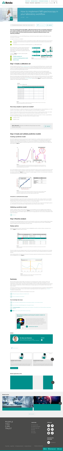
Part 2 (29, 25)
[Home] (7, 3)
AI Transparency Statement (19, 446)
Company (51, 3)
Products (27, 3)
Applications (37, 3)
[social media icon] (48, 425)
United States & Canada (54, 1)
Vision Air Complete (29, 78)
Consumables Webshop (34, 1)
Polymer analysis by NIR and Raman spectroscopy (21, 310)
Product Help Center (36, 428)
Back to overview (31, 414)
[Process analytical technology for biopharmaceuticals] (17, 398)
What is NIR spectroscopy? (25, 66)
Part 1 (27, 25)
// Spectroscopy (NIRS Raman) (26, 388)
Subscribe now (53, 442)
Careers (34, 431)
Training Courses (35, 424)
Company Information (27, 446)
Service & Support (44, 3)
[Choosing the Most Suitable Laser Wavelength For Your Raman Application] (38, 382)
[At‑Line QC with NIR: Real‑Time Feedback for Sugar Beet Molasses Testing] (15, 382)
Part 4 (32, 25)
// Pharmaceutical (25, 386)
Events (34, 429)
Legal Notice (12, 446)
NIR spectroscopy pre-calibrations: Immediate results (21, 294)
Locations (34, 432)
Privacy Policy (7, 446)
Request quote (27, 1)
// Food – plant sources (25, 387)
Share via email (41, 25)
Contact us (14, 215)
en (49, 1)
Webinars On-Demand (36, 426)
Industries (32, 3)
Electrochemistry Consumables (43, 1)
